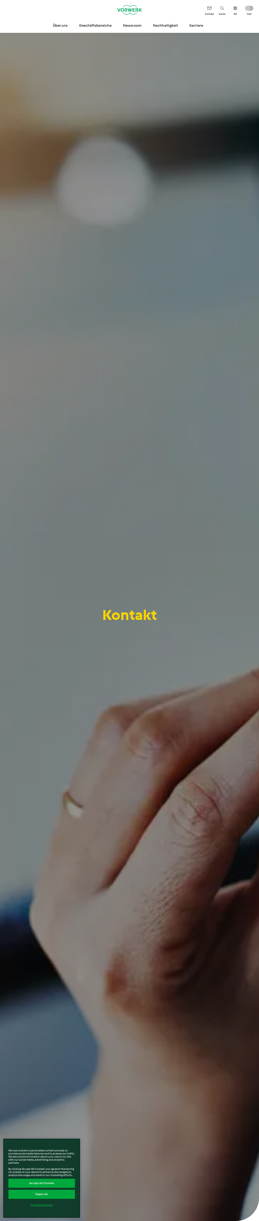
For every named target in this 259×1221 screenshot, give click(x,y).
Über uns (60, 25)
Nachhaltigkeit (165, 25)
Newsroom (132, 25)
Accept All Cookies (41, 1183)
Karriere (196, 25)
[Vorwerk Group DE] (129, 9)
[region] (41, 1178)
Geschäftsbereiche (95, 25)
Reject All (41, 1194)
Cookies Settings (42, 1205)
